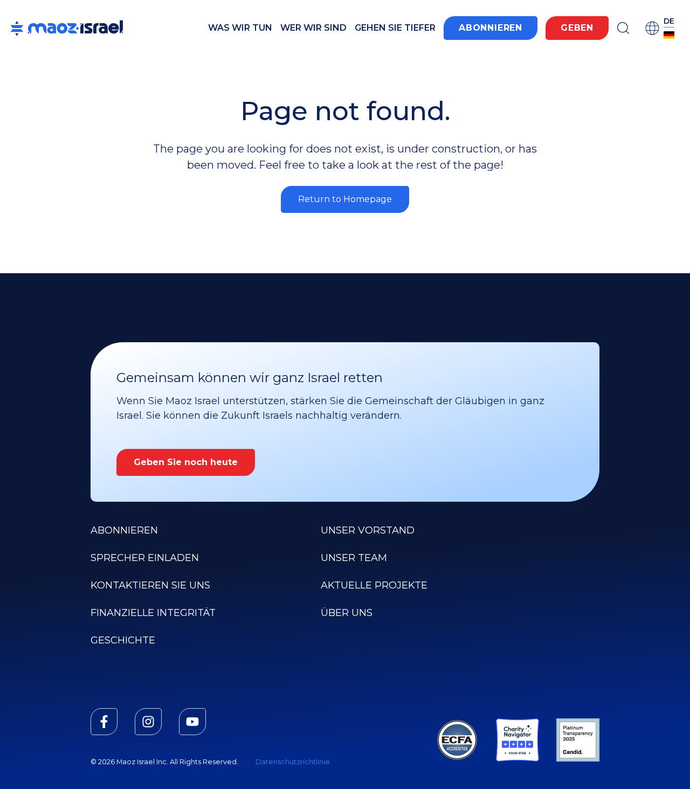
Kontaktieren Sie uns (150, 585)
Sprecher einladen (145, 558)
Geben (577, 28)
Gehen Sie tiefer (395, 28)
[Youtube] (192, 721)
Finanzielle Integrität (153, 613)
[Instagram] (148, 721)
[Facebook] (104, 721)
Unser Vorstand (368, 530)
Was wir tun (240, 28)
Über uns (346, 613)
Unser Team (354, 558)
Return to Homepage (345, 199)
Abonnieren (490, 28)
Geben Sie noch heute (186, 462)
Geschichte (123, 640)
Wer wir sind (313, 28)
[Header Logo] (67, 28)
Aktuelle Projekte (374, 585)
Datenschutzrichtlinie (293, 762)
